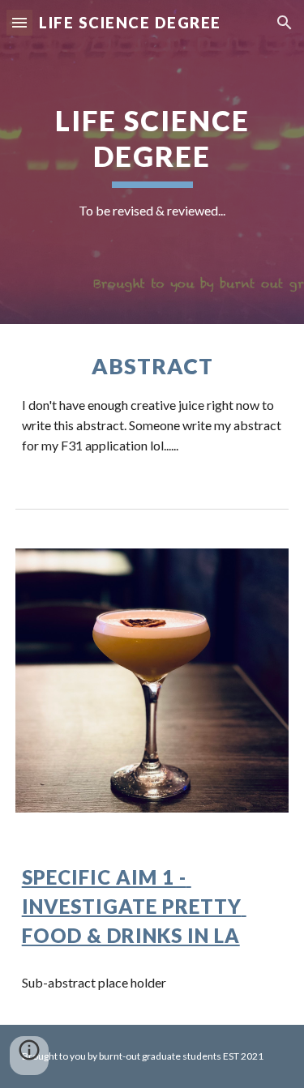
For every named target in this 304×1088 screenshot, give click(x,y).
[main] (152, 162)
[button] (19, 22)
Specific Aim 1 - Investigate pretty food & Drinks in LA (134, 906)
